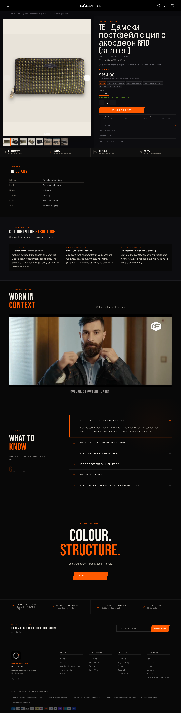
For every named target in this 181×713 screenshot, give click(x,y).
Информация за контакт (22, 702)
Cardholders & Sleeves (70, 666)
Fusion (92, 666)
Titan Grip (93, 670)
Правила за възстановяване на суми (27, 697)
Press (149, 666)
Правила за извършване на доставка (121, 697)
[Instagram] (13, 678)
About (149, 659)
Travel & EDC (66, 670)
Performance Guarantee (158, 677)
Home (12, 14)
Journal (121, 670)
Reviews (150, 673)
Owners (150, 670)
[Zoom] (87, 23)
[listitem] (6, 142)
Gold (104, 93)
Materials (122, 659)
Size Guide (123, 673)
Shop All (64, 659)
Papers (121, 666)
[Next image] (87, 78)
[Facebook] (19, 678)
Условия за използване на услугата (87, 697)
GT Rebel (93, 659)
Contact (150, 662)
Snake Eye (94, 662)
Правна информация (149, 697)
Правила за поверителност (57, 697)
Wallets (63, 662)
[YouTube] (24, 678)
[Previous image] (7, 78)
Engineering (123, 662)
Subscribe (160, 628)
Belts (62, 673)
